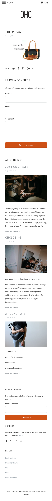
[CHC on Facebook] (6, 440)
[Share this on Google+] (27, 68)
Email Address (12, 403)
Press (7, 472)
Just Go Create (16, 167)
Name (8, 93)
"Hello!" (21, 435)
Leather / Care (10, 458)
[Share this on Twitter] (13, 68)
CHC (13, 492)
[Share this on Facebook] (18, 68)
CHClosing (13, 237)
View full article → (12, 231)
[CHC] (26, 15)
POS (30, 492)
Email (8, 106)
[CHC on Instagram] (16, 440)
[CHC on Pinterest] (11, 440)
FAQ (6, 468)
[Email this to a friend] (32, 68)
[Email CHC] (21, 440)
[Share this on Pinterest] (23, 68)
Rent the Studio (11, 477)
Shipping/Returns (11, 463)
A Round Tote (15, 314)
